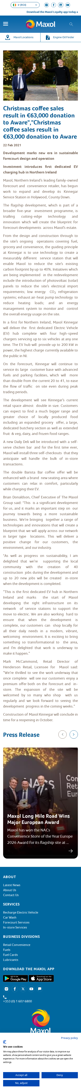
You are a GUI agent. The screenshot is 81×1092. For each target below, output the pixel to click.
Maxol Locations (23, 37)
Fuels (6, 950)
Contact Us (11, 895)
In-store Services (15, 927)
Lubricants (10, 960)
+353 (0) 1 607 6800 (17, 1001)
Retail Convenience (16, 945)
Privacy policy (69, 1038)
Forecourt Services (16, 922)
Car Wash (9, 917)
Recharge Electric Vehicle (20, 912)
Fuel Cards (10, 955)
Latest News (11, 885)
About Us (9, 890)
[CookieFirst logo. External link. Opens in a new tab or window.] (4, 1042)
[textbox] (40, 436)
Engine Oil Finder (63, 37)
